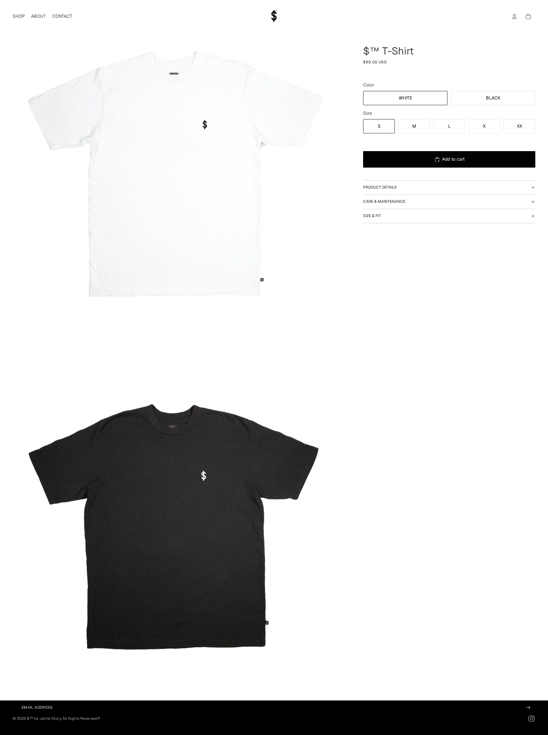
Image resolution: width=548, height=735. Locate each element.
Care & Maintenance (384, 201)
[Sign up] (528, 707)
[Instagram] (531, 718)
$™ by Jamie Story (44, 718)
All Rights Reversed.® (81, 718)
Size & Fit (372, 216)
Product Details (380, 187)
